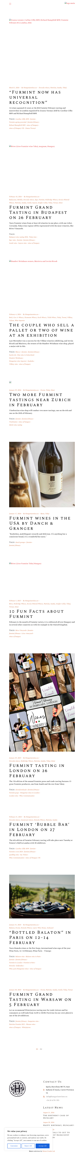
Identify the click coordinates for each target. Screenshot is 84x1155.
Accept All (42, 1146)
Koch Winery (42, 317)
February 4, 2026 (15, 314)
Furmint (41, 199)
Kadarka (31, 361)
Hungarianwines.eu (30, 87)
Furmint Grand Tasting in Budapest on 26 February (38, 212)
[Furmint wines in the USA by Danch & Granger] (42, 474)
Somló (29, 203)
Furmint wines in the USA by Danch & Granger (40, 523)
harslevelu (12, 355)
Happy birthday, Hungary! (58, 1125)
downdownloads (21, 789)
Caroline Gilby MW (22, 119)
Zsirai (60, 203)
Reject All (28, 1146)
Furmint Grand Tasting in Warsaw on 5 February (40, 999)
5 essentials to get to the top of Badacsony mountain (56, 1135)
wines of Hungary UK (16, 128)
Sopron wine (22, 243)
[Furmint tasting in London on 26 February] (42, 702)
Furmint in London (15, 962)
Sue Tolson (24, 855)
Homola (12, 965)
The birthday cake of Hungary (56, 1116)
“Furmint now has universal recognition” (35, 97)
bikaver (18, 352)
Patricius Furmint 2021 (17, 1024)
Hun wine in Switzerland (25, 355)
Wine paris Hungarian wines (19, 969)
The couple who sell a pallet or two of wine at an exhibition (42, 330)
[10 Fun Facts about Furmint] (25, 578)
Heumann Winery (30, 317)
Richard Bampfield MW (17, 125)
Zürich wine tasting (15, 425)
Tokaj (65, 87)
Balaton (12, 928)
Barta (42, 513)
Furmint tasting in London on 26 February (37, 770)
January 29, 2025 (15, 758)
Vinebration (13, 422)
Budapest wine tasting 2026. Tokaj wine (23, 237)
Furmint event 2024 (16, 851)
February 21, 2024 (15, 817)
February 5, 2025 (15, 600)
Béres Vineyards (21, 630)
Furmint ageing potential (17, 122)
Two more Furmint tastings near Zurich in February (40, 399)
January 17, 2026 (15, 513)
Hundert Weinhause (16, 358)
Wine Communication (26, 796)
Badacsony (13, 199)
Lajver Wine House (39, 928)
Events (43, 390)
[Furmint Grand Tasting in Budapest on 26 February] (32, 167)
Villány (69, 317)
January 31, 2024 (15, 925)
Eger (36, 199)
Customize (14, 1146)
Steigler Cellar (42, 203)
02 (41, 1049)
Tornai (55, 203)
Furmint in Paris (29, 962)
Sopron (34, 203)
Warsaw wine (30, 1024)
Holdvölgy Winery (51, 199)
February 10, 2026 (15, 196)
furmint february (33, 122)
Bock (10, 317)
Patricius (53, 87)
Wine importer (20, 320)
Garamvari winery (27, 820)
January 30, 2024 (15, 990)
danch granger (20, 542)
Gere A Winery (18, 317)
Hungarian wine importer (18, 361)
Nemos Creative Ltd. (49, 1151)
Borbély (20, 199)
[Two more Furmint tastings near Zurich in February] (10, 382)
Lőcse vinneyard (27, 633)
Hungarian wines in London (29, 793)
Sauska (59, 87)
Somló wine (13, 243)
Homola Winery (39, 820)
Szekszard (50, 928)
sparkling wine (14, 855)
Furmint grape (14, 793)
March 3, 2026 (14, 87)
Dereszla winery (44, 87)
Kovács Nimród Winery (35, 604)
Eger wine (12, 240)
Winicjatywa (26, 1027)
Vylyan (11, 320)
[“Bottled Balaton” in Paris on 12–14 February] (42, 896)
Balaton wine (20, 956)
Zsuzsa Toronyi (30, 128)
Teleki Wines (51, 317)
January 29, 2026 (15, 390)
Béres (11, 604)
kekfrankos (19, 965)
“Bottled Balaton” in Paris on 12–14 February (40, 937)
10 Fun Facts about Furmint (36, 614)
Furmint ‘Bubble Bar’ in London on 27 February (39, 829)
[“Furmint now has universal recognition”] (42, 50)
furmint (32, 119)
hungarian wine (33, 1021)
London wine (13, 796)
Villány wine (13, 364)
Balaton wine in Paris (33, 956)
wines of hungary (32, 125)
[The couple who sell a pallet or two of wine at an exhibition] (33, 284)
